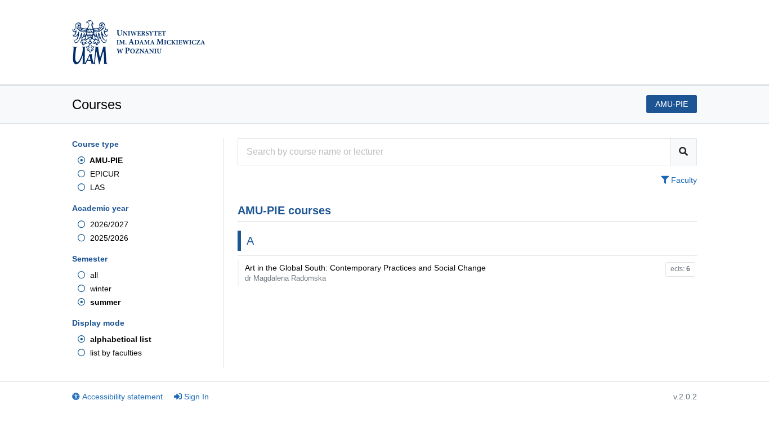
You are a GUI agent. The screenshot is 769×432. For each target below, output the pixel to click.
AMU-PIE (105, 160)
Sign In (196, 396)
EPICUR (103, 173)
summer (104, 302)
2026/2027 (108, 224)
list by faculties (115, 352)
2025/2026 (108, 237)
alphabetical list (119, 339)
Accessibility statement (122, 396)
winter (99, 288)
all (93, 275)
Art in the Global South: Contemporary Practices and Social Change (365, 272)
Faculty (683, 180)
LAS (96, 187)
